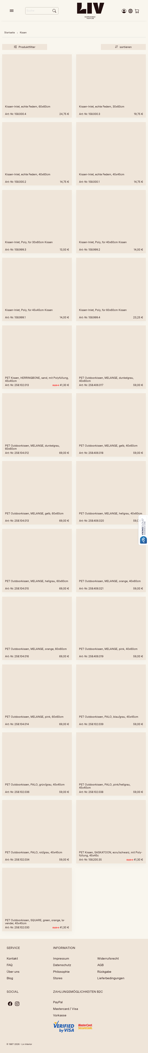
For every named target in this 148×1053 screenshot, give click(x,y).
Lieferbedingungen (110, 978)
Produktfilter (26, 47)
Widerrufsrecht (108, 958)
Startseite (9, 32)
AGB (100, 965)
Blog (10, 978)
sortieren (125, 47)
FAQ (10, 965)
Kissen (23, 32)
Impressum (61, 958)
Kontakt (12, 958)
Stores (57, 978)
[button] (130, 10)
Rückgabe (104, 971)
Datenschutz (62, 965)
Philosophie (61, 971)
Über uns (13, 971)
